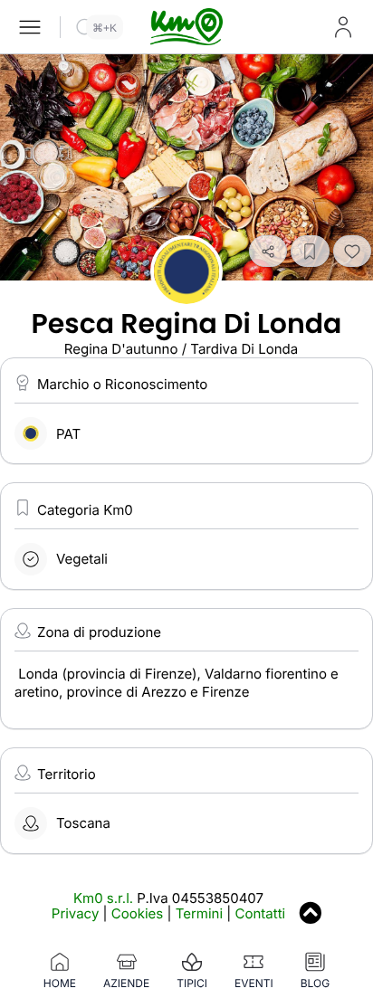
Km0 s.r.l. (103, 898)
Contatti (260, 913)
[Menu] (30, 27)
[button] (268, 251)
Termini (199, 913)
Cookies (137, 913)
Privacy (76, 913)
